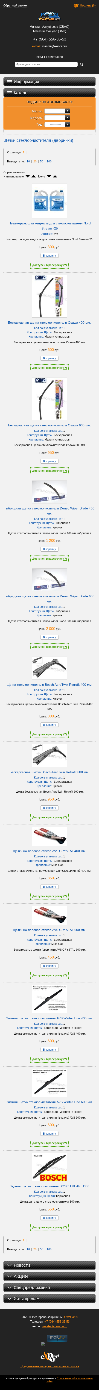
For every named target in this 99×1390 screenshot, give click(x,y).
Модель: (36, 118)
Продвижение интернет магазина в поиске (49, 1366)
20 (35, 161)
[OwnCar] (49, 16)
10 (28, 161)
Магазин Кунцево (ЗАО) (49, 31)
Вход (39, 57)
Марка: (37, 111)
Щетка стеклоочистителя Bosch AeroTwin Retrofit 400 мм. (50, 684)
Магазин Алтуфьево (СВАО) (49, 26)
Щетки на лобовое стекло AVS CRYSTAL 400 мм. (49, 851)
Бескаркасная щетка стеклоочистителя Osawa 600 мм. (49, 425)
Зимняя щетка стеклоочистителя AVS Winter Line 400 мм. (49, 1018)
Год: (39, 124)
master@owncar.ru (54, 46)
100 (49, 161)
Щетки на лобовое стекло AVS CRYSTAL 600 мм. (49, 930)
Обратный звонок (15, 5)
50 (41, 161)
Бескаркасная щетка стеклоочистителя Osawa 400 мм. (49, 322)
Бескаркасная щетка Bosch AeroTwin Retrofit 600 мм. (49, 772)
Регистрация (54, 57)
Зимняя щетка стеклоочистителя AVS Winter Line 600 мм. (49, 1102)
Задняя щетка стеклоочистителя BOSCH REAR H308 (49, 1186)
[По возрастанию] (33, 176)
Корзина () (88, 5)
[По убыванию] (27, 176)
